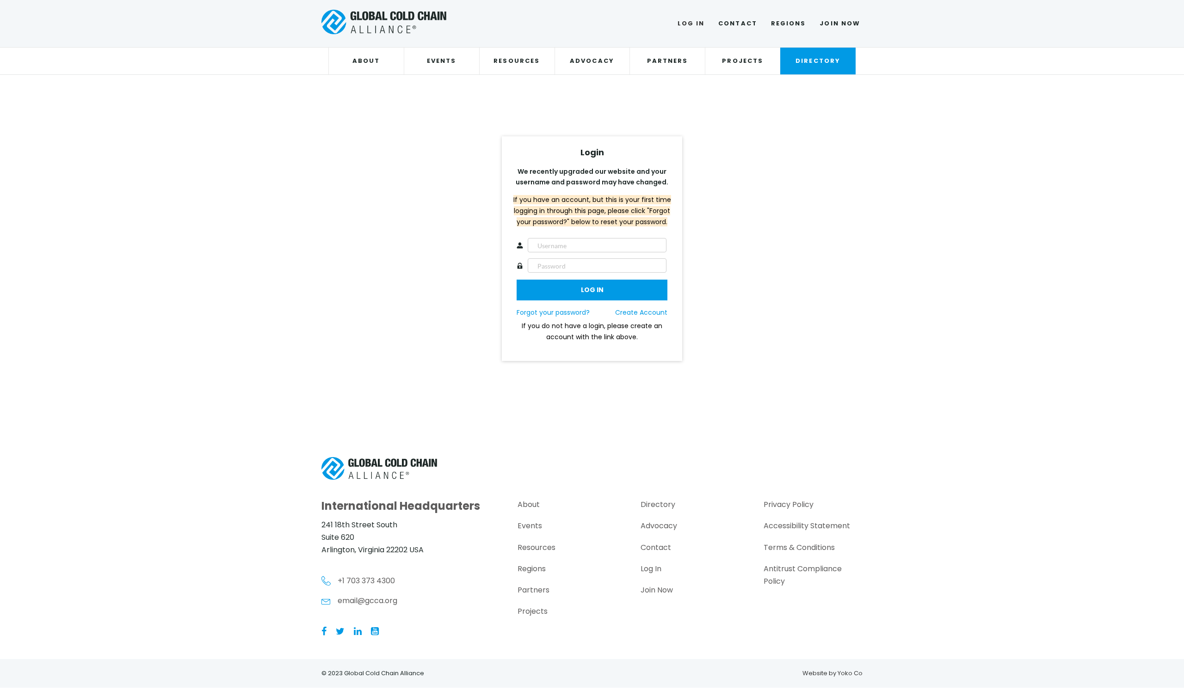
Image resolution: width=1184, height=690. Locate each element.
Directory (818, 60)
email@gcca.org (367, 600)
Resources (516, 60)
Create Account (641, 312)
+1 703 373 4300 (366, 580)
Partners (667, 60)
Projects (742, 60)
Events (441, 60)
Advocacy (592, 60)
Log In (691, 23)
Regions (788, 23)
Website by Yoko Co (832, 673)
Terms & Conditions (799, 547)
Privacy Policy (789, 504)
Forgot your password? (553, 312)
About (366, 60)
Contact (737, 23)
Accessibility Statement (807, 525)
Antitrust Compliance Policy (803, 574)
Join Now (840, 23)
